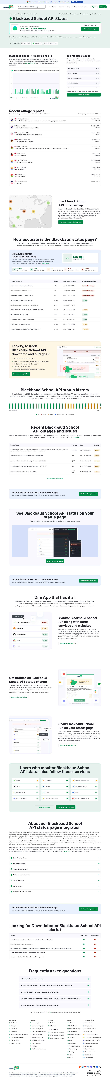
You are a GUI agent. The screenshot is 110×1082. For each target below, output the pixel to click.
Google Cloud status (91, 1034)
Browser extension (75, 1034)
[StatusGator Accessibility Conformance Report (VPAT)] (97, 1073)
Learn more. (45, 263)
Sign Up (102, 7)
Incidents (34, 1046)
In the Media (73, 1026)
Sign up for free (30, 63)
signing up (66, 851)
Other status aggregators (57, 1038)
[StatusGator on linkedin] (83, 1067)
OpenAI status (89, 1049)
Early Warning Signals (38, 1040)
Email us (48, 1012)
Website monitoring (37, 1037)
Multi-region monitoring (39, 1049)
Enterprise (14, 1031)
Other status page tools (57, 1032)
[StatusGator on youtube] (85, 1067)
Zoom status (89, 1057)
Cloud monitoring (37, 1034)
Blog (86, 7)
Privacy (71, 1052)
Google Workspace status (93, 1037)
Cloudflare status (90, 1029)
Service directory (18, 14)
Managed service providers (19, 1034)
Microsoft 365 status (91, 1043)
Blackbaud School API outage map (30, 212)
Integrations (73, 1031)
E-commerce (15, 1040)
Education (14, 1029)
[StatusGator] (44, 1068)
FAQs (71, 1057)
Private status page (37, 1026)
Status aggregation (37, 1029)
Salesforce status (90, 1052)
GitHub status (89, 1031)
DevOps (13, 1026)
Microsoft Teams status (92, 1040)
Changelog (72, 1043)
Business (52, 1023)
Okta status (88, 1046)
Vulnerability (73, 1049)
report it (76, 437)
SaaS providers (15, 1043)
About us (72, 1023)
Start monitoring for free (21, 374)
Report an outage (90, 29)
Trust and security (74, 1046)
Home (10, 14)
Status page (35, 1023)
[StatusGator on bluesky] (88, 1067)
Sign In (94, 7)
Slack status (89, 1055)
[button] (55, 858)
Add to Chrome (76, 2)
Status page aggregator (39, 1031)
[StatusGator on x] (100, 1067)
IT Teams (14, 1023)
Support (71, 1037)
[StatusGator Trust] (90, 1073)
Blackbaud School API (30, 14)
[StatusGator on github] (94, 1067)
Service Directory (74, 1029)
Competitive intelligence (18, 1037)
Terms (71, 1055)
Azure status (89, 1026)
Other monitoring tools (57, 1035)
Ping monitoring (36, 1043)
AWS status (88, 1023)
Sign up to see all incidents (55, 478)
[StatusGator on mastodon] (91, 1067)
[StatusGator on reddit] (80, 1067)
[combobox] (31, 7)
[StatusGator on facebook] (97, 1067)
